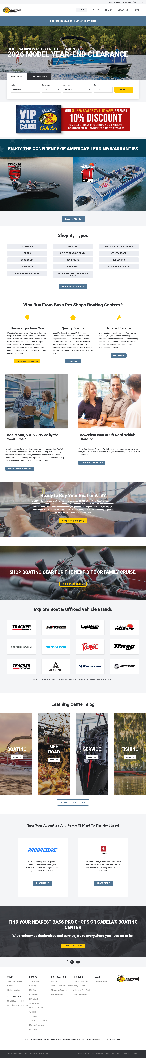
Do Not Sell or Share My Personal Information (122, 1053)
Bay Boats (73, 246)
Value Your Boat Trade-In (83, 990)
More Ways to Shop (73, 287)
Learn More (73, 218)
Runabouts (119, 260)
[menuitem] (14, 983)
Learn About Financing (92, 463)
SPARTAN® (34, 1003)
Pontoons (27, 246)
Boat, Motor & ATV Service (62, 986)
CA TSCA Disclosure (131, 1055)
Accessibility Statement (114, 1055)
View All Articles (73, 802)
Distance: (66, 85)
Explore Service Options (19, 468)
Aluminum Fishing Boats (27, 273)
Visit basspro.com (73, 584)
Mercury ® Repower (59, 990)
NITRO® (32, 986)
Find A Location (73, 946)
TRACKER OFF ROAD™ (38, 1021)
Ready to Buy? (79, 986)
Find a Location (57, 994)
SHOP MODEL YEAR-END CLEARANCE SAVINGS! (73, 21)
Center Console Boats (73, 253)
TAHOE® (32, 1012)
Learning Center (101, 981)
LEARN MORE (73, 361)
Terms (79, 1053)
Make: (13, 85)
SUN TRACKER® (36, 1008)
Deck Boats (73, 260)
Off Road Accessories (19, 1005)
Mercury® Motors (36, 1025)
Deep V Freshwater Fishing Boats (73, 274)
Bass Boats (27, 260)
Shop (81, 10)
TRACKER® (34, 981)
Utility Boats (118, 253)
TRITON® (33, 1016)
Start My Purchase (73, 521)
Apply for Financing (80, 981)
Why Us (54, 981)
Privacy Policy (89, 1053)
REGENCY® (33, 999)
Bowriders (73, 267)
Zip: (95, 85)
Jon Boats (27, 267)
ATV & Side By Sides (118, 267)
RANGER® (33, 994)
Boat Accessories (17, 1001)
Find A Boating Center (27, 361)
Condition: (46, 85)
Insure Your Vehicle (80, 994)
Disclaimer (100, 1053)
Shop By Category (14, 981)
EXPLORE (17, 757)
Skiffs (27, 253)
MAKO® (32, 990)
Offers (96, 10)
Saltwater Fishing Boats (119, 246)
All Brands (33, 1029)
